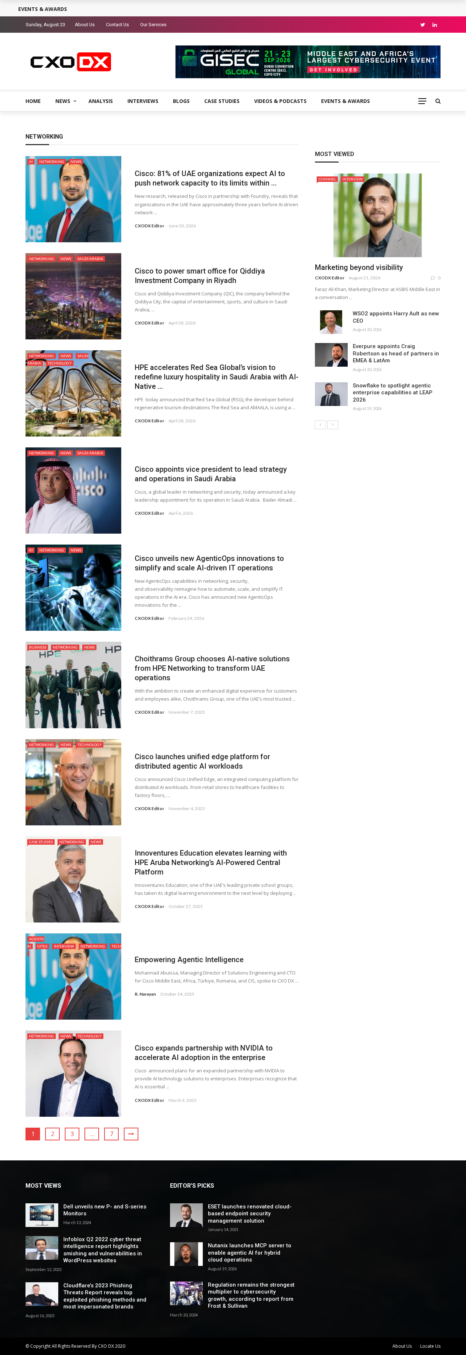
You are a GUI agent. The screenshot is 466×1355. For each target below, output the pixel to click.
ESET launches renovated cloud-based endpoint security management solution (250, 1213)
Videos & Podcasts (280, 100)
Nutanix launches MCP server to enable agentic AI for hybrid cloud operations (249, 1252)
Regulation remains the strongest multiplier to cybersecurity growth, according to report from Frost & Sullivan (251, 1296)
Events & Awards (345, 100)
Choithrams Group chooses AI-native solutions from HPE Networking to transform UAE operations (212, 668)
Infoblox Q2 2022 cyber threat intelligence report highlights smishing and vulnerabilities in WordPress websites (102, 1250)
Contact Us (117, 24)
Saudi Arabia (90, 258)
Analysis (100, 100)
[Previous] (320, 425)
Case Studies (222, 100)
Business (37, 647)
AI (31, 161)
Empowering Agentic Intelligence (189, 959)
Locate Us (430, 1346)
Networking (51, 161)
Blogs (181, 100)
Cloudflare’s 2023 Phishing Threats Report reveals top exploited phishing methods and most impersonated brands (104, 1296)
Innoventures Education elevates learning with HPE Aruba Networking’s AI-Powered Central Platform (211, 862)
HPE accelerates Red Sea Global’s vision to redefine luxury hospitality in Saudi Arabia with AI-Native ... (217, 377)
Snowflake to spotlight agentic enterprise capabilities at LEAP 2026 (393, 392)
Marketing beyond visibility (359, 267)
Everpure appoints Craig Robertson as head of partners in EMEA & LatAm (396, 353)
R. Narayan (145, 994)
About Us (85, 24)
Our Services (153, 24)
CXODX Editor (149, 225)
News (62, 100)
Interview (64, 946)
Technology (60, 363)
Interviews (142, 100)
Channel (327, 179)
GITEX (42, 946)
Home (33, 100)
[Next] (332, 425)
